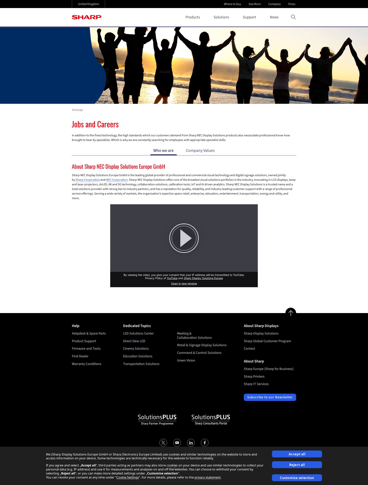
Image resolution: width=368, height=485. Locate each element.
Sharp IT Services (256, 384)
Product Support (84, 341)
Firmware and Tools (86, 348)
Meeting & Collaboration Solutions (194, 335)
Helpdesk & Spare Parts (89, 333)
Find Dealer (80, 356)
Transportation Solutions (141, 364)
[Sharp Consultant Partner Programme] (211, 420)
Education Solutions (137, 356)
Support (249, 17)
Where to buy (232, 4)
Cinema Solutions (136, 348)
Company (274, 4)
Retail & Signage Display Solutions (202, 345)
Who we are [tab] (163, 151)
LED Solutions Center (138, 333)
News (274, 17)
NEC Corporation (117, 180)
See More (255, 4)
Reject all (297, 465)
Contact (249, 348)
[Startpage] (86, 17)
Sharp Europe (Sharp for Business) (268, 368)
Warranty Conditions (86, 364)
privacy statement (208, 477)
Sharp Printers (254, 376)
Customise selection (297, 478)
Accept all (297, 454)
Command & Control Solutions (199, 352)
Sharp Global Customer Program (267, 341)
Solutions (221, 17)
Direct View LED (134, 341)
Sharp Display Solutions (261, 333)
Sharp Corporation (88, 180)
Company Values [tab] (200, 151)
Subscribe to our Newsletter (270, 397)
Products (193, 17)
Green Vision (186, 360)
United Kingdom (88, 4)
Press (291, 4)
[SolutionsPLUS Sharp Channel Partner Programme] (157, 420)
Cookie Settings (127, 477)
